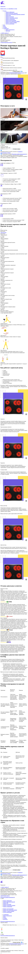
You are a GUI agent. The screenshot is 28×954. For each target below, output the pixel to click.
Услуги (4, 10)
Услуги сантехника (10, 23)
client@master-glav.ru (5, 895)
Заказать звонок (16, 71)
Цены (4, 26)
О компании (6, 28)
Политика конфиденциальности (8, 897)
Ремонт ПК (8, 15)
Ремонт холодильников (11, 20)
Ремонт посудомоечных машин (13, 21)
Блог (4, 24)
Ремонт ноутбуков (10, 16)
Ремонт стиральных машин (12, 17)
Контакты (8, 30)
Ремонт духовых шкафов (11, 22)
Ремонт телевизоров (10, 19)
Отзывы (5, 27)
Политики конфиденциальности (16, 72)
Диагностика (3, 232)
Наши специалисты (10, 29)
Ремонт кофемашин (10, 12)
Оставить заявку (16, 149)
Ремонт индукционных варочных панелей (15, 14)
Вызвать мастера (16, 942)
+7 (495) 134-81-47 (5, 33)
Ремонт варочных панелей (12, 13)
